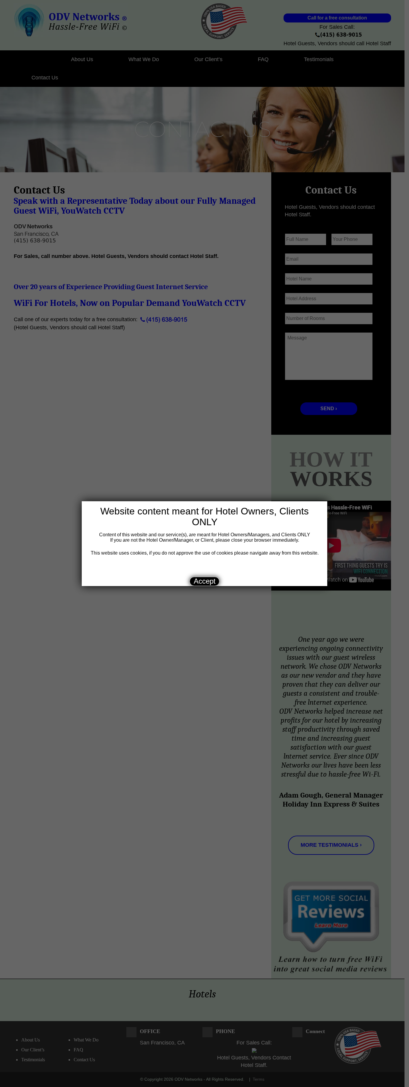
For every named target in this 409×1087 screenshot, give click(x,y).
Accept (205, 581)
